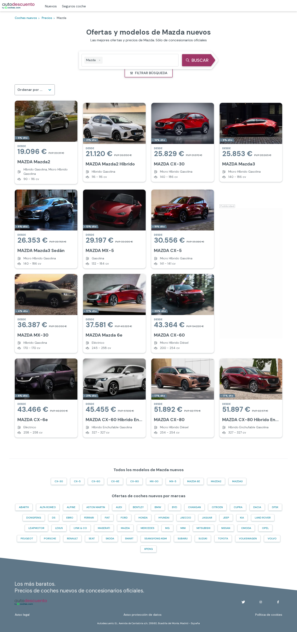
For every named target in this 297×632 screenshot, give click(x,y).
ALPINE (71, 507)
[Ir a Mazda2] (46, 142)
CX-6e (115, 481)
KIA (242, 517)
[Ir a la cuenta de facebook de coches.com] (278, 602)
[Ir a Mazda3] (251, 142)
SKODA (110, 538)
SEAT (92, 538)
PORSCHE (50, 538)
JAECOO (185, 517)
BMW (158, 507)
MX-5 (172, 481)
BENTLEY (138, 507)
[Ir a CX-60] (182, 313)
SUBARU (183, 538)
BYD (174, 507)
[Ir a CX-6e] (46, 398)
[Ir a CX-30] (182, 142)
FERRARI (89, 517)
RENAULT (72, 538)
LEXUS (59, 528)
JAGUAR (207, 517)
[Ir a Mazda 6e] (114, 313)
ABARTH (24, 507)
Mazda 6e (193, 481)
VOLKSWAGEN (248, 538)
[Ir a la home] (18, 5)
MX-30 (154, 481)
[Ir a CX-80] (182, 398)
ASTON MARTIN (95, 507)
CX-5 (77, 481)
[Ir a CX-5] (182, 229)
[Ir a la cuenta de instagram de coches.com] (260, 602)
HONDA (143, 517)
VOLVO (272, 538)
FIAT (107, 517)
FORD (124, 517)
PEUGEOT (27, 538)
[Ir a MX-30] (46, 313)
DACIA (257, 507)
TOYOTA (223, 538)
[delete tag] (99, 60)
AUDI (119, 507)
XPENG (148, 549)
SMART (129, 538)
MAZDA (125, 528)
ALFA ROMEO (48, 507)
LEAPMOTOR (36, 528)
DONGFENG (33, 517)
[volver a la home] (31, 602)
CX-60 (96, 481)
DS (53, 517)
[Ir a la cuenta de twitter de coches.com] (243, 602)
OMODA (246, 528)
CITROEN (217, 507)
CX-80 (134, 481)
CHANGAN (194, 507)
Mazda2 (216, 481)
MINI (183, 528)
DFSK (275, 507)
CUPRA (238, 507)
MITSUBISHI (203, 528)
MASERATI (104, 528)
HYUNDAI (164, 517)
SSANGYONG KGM (155, 538)
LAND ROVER (263, 517)
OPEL (265, 528)
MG (167, 528)
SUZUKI (203, 538)
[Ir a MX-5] (114, 229)
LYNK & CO (80, 528)
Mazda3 (237, 481)
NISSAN (225, 528)
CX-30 (59, 481)
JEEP (226, 517)
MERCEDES (147, 528)
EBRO (69, 517)
